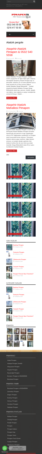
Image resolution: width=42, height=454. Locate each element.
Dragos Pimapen (12, 394)
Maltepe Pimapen (12, 416)
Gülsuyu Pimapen (12, 401)
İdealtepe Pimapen (12, 407)
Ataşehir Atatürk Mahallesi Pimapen (18, 106)
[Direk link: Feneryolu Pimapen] (9, 257)
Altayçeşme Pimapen (13, 366)
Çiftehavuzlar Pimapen (19, 259)
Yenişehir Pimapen (18, 266)
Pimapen (9, 426)
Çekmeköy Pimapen (13, 391)
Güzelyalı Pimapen (12, 404)
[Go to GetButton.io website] (5, 452)
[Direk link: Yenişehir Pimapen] (9, 271)
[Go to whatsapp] (4, 448)
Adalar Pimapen (11, 360)
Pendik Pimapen (12, 422)
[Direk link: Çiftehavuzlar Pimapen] (9, 264)
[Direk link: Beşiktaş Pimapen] (9, 249)
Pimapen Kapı (11, 432)
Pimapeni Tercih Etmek (14, 438)
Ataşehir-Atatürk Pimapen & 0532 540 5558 (19, 52)
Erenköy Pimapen (12, 398)
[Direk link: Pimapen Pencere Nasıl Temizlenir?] (9, 278)
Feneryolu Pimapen (18, 252)
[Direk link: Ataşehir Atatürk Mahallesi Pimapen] (21, 128)
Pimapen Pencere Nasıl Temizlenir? (23, 274)
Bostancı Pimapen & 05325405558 (17, 376)
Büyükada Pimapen (12, 379)
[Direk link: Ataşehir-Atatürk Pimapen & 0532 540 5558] (21, 75)
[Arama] (34, 1)
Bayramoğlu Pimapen (13, 373)
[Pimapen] (21, 17)
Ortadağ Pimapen (12, 419)
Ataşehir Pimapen (12, 370)
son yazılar (31, 157)
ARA (7, 155)
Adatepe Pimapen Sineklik (14, 363)
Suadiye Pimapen (12, 441)
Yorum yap (19, 58)
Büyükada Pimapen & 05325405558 (17, 388)
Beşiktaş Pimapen (15, 176)
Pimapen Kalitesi (12, 429)
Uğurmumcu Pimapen (13, 445)
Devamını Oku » (11, 98)
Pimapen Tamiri (11, 435)
